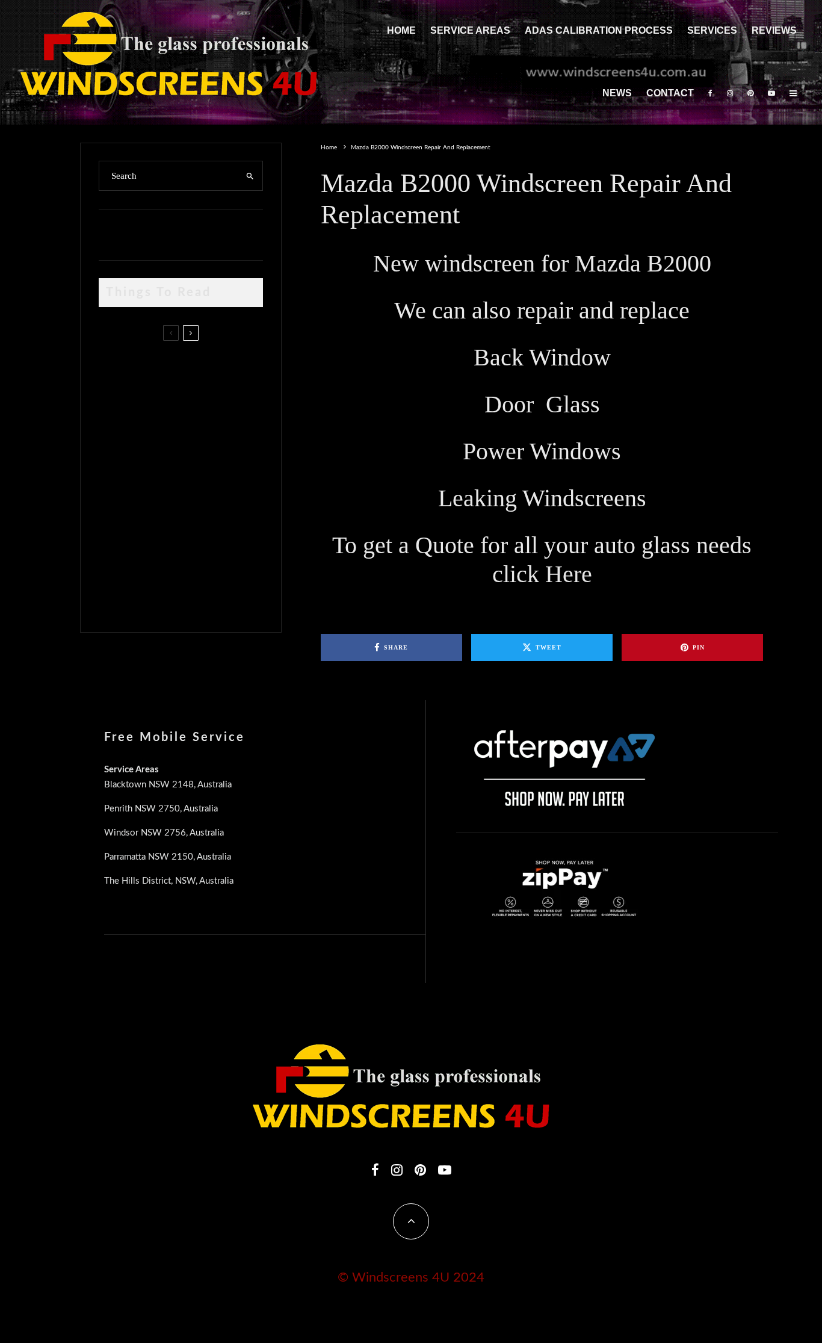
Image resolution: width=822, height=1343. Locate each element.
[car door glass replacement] (118, 372)
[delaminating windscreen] (118, 537)
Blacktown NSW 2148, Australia (168, 784)
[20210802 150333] (118, 480)
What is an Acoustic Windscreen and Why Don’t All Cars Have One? (202, 591)
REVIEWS (774, 30)
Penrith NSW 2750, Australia (161, 808)
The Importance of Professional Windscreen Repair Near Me (196, 426)
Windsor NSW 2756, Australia (164, 832)
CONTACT (670, 93)
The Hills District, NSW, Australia (168, 881)
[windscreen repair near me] (118, 425)
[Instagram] (730, 94)
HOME (401, 30)
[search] (249, 175)
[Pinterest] (750, 94)
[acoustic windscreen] (118, 594)
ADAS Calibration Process (599, 30)
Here (568, 574)
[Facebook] (710, 94)
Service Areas (470, 30)
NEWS (617, 93)
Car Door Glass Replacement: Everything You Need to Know (205, 369)
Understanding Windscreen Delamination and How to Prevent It (201, 534)
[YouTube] (771, 94)
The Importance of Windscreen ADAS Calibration (185, 476)
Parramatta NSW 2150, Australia (167, 856)
